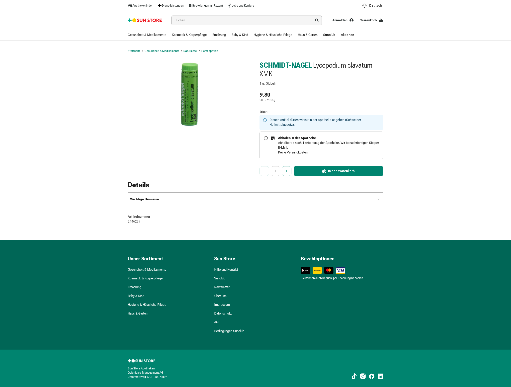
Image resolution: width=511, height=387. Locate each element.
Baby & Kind (136, 296)
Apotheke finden (143, 5)
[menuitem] (147, 35)
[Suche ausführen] (317, 20)
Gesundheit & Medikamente (162, 50)
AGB (217, 322)
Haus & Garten (138, 313)
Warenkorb (368, 20)
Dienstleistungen (173, 5)
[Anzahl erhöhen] (286, 171)
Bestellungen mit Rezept (207, 5)
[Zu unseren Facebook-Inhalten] (371, 376)
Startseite (134, 50)
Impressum (222, 305)
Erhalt (263, 111)
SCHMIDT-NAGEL (285, 65)
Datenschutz (223, 313)
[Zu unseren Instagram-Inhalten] (363, 376)
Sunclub (219, 278)
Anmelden (340, 20)
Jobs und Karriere (243, 5)
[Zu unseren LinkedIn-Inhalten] (380, 376)
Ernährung (134, 287)
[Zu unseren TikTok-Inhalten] (354, 376)
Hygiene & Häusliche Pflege (147, 305)
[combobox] (241, 20)
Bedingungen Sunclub (229, 331)
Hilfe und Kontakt (226, 269)
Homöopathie (209, 50)
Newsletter (222, 287)
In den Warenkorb (341, 171)
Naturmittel (190, 50)
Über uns (220, 296)
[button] (372, 5)
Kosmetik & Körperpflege (145, 278)
